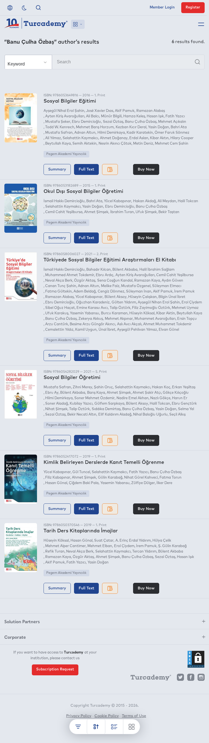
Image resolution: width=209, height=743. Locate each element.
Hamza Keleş (134, 116)
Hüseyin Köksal (142, 313)
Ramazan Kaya (147, 280)
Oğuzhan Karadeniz (93, 302)
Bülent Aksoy (115, 297)
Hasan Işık (155, 116)
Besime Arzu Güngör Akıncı (92, 324)
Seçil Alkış (177, 414)
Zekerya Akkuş (90, 319)
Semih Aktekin (84, 143)
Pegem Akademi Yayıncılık (66, 154)
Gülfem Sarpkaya (109, 403)
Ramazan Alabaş (150, 111)
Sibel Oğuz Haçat (60, 308)
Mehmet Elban (99, 546)
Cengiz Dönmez (111, 291)
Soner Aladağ (56, 403)
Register (193, 7)
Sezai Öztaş (113, 122)
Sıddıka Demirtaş (106, 409)
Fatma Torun (170, 477)
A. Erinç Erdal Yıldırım (132, 540)
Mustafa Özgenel (135, 286)
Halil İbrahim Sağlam (156, 269)
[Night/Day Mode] (24, 7)
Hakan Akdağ (144, 201)
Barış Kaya (96, 393)
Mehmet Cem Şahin (171, 143)
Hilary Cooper (181, 138)
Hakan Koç (161, 387)
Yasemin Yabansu (84, 313)
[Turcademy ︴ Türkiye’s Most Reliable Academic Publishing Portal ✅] (36, 24)
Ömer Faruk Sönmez (172, 133)
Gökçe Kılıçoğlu (176, 393)
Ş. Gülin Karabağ (172, 546)
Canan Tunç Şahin (60, 286)
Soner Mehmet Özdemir (94, 398)
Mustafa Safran (59, 133)
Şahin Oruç (103, 387)
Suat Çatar (103, 540)
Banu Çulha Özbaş (140, 122)
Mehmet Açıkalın (172, 122)
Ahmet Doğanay (113, 138)
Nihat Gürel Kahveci (141, 477)
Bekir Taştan (168, 212)
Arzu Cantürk (56, 324)
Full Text (86, 169)
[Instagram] (201, 678)
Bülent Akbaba (124, 269)
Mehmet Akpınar (119, 319)
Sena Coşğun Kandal (114, 280)
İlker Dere (164, 483)
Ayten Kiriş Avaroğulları (64, 116)
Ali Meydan (167, 201)
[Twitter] (180, 678)
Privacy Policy (78, 716)
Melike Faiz (110, 286)
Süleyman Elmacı (166, 286)
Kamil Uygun (86, 330)
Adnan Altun (85, 133)
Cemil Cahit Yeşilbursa (63, 212)
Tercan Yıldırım (144, 551)
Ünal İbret (107, 330)
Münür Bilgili (111, 116)
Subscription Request (55, 669)
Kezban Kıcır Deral (131, 127)
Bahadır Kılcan (98, 269)
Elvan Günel (169, 330)
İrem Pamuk (184, 291)
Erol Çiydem (192, 302)
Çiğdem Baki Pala (84, 483)
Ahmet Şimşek (96, 212)
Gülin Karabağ (110, 477)
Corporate (15, 637)
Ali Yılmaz (53, 138)
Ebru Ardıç (104, 275)
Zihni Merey (82, 387)
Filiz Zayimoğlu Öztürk (151, 308)
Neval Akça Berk (58, 280)
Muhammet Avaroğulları (155, 319)
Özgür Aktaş (84, 280)
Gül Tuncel (81, 472)
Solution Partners (22, 621)
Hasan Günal (56, 483)
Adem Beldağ (84, 291)
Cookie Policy (106, 716)
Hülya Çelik (161, 540)
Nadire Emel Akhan (132, 398)
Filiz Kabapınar (57, 477)
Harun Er (179, 398)
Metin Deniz (143, 143)
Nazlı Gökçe (160, 398)
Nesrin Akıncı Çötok (115, 143)
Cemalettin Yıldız (59, 330)
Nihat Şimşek (56, 409)
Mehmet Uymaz (185, 308)
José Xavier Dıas (99, 111)
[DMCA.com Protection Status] (196, 659)
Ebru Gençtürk (184, 403)
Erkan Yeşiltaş (183, 387)
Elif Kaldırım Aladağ (114, 414)
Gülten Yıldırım (124, 302)
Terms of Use (134, 716)
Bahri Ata (179, 127)
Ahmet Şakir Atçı (147, 393)
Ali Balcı (92, 116)
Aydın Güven (172, 280)
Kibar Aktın (159, 138)
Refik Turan (54, 551)
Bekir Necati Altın (81, 414)
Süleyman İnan (138, 291)
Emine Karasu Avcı (92, 308)
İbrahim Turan (122, 212)
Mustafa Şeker (57, 122)
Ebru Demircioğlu (86, 122)
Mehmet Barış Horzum (95, 127)
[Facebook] (190, 678)
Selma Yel (186, 409)
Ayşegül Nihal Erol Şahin (64, 111)
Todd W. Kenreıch (59, 127)
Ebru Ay (52, 393)
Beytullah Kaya (58, 143)
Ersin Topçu (187, 319)
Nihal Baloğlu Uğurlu (150, 414)
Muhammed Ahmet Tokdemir (69, 275)
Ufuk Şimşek (146, 212)
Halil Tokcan (188, 201)
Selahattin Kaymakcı (80, 138)
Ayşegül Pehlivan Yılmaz (137, 330)
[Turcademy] (148, 678)
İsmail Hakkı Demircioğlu (64, 201)
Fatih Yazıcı (175, 116)
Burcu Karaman (114, 313)
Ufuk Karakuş (56, 313)
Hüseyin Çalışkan (142, 297)
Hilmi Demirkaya (111, 133)
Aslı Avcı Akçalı (129, 324)
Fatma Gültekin (58, 291)
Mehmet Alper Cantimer (65, 546)
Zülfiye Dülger (143, 483)
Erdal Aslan (138, 138)
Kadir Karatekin (140, 133)
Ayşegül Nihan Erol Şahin (159, 302)
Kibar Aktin (165, 313)
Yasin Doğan (158, 127)
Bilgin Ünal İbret (171, 297)
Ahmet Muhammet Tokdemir (167, 324)
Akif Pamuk (124, 111)
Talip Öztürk (120, 308)
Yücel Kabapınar (117, 201)
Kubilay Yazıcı (81, 403)
